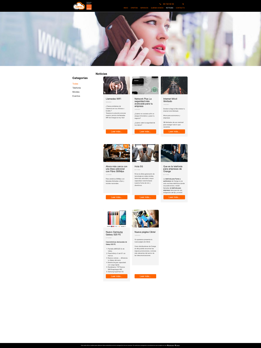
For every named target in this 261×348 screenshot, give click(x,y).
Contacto (180, 8)
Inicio (126, 8)
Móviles (75, 92)
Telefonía (76, 88)
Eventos (76, 96)
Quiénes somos (157, 8)
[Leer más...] (116, 85)
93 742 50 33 (168, 4)
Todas (75, 84)
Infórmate (171, 345)
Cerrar (178, 345)
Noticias (169, 8)
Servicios (144, 8)
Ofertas (134, 8)
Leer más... (116, 132)
